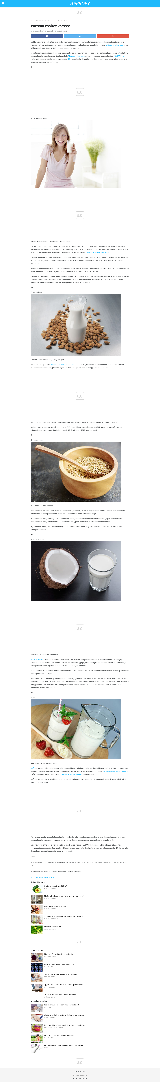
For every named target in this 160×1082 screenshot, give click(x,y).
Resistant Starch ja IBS (52, 927)
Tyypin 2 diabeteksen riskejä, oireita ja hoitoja (61, 974)
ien (124, 56)
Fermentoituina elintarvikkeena (115, 771)
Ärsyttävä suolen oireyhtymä (53, 21)
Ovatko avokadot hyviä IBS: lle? (55, 886)
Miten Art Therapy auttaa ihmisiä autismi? (59, 1035)
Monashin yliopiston (76, 56)
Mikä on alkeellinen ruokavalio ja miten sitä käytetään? (64, 896)
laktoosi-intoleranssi (114, 45)
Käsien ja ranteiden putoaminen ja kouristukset (61, 1005)
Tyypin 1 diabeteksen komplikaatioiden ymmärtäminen (64, 985)
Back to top (80, 1071)
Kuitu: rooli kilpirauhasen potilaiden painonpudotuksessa (65, 1025)
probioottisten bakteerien (70, 774)
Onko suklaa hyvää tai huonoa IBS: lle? (58, 906)
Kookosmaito (36, 659)
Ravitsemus (67, 21)
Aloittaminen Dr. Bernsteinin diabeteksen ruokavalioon (64, 1015)
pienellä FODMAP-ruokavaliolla (98, 252)
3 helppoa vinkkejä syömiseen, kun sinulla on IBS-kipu (63, 916)
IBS (69, 59)
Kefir (33, 768)
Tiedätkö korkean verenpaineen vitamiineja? (60, 995)
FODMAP (117, 56)
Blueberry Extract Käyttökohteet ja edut (58, 954)
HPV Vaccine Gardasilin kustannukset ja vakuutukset (63, 1045)
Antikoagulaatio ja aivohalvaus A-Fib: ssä (59, 964)
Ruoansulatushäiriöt (37, 21)
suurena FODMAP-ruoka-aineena (64, 365)
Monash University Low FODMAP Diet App (42, 877)
